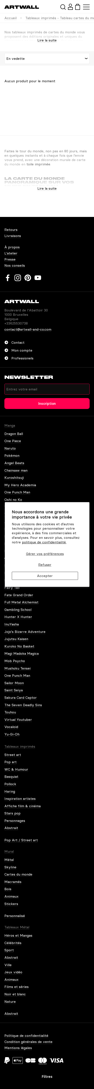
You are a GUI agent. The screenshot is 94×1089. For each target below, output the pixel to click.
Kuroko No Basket (19, 646)
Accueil (10, 18)
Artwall (21, 7)
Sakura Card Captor (20, 697)
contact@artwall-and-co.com (27, 329)
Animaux (11, 896)
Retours (10, 229)
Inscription (47, 403)
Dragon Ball (13, 433)
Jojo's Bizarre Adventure (24, 631)
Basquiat (11, 776)
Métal (9, 859)
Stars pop (12, 813)
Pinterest (27, 278)
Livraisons (12, 236)
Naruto (10, 448)
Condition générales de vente (28, 1041)
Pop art (10, 762)
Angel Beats (14, 463)
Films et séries (16, 986)
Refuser (44, 564)
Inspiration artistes (20, 798)
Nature (10, 1001)
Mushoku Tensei (17, 668)
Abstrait (11, 828)
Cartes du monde (18, 874)
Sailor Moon (14, 683)
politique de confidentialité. (44, 542)
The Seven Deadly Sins (23, 705)
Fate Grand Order (18, 595)
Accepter (45, 576)
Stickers (11, 904)
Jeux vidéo (13, 972)
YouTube (38, 278)
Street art (12, 754)
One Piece (12, 441)
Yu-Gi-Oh (11, 734)
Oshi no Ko (13, 499)
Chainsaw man (16, 470)
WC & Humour (16, 769)
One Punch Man (17, 492)
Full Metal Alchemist (21, 602)
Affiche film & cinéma (22, 806)
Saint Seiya (13, 690)
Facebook (7, 278)
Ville (8, 965)
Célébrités (12, 943)
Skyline (10, 867)
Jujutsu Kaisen (16, 639)
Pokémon (11, 455)
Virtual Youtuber (18, 719)
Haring (9, 791)
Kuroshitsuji (14, 477)
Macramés (12, 881)
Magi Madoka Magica (21, 653)
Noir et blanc (15, 994)
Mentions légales (18, 1048)
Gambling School (17, 609)
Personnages (14, 820)
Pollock (10, 784)
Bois (7, 889)
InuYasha (11, 624)
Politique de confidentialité (26, 1035)
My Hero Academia (20, 485)
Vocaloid (11, 727)
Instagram (17, 278)
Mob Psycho (14, 661)
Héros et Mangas (18, 935)
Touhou (10, 712)
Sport (9, 950)
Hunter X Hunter (18, 617)
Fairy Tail (11, 587)
